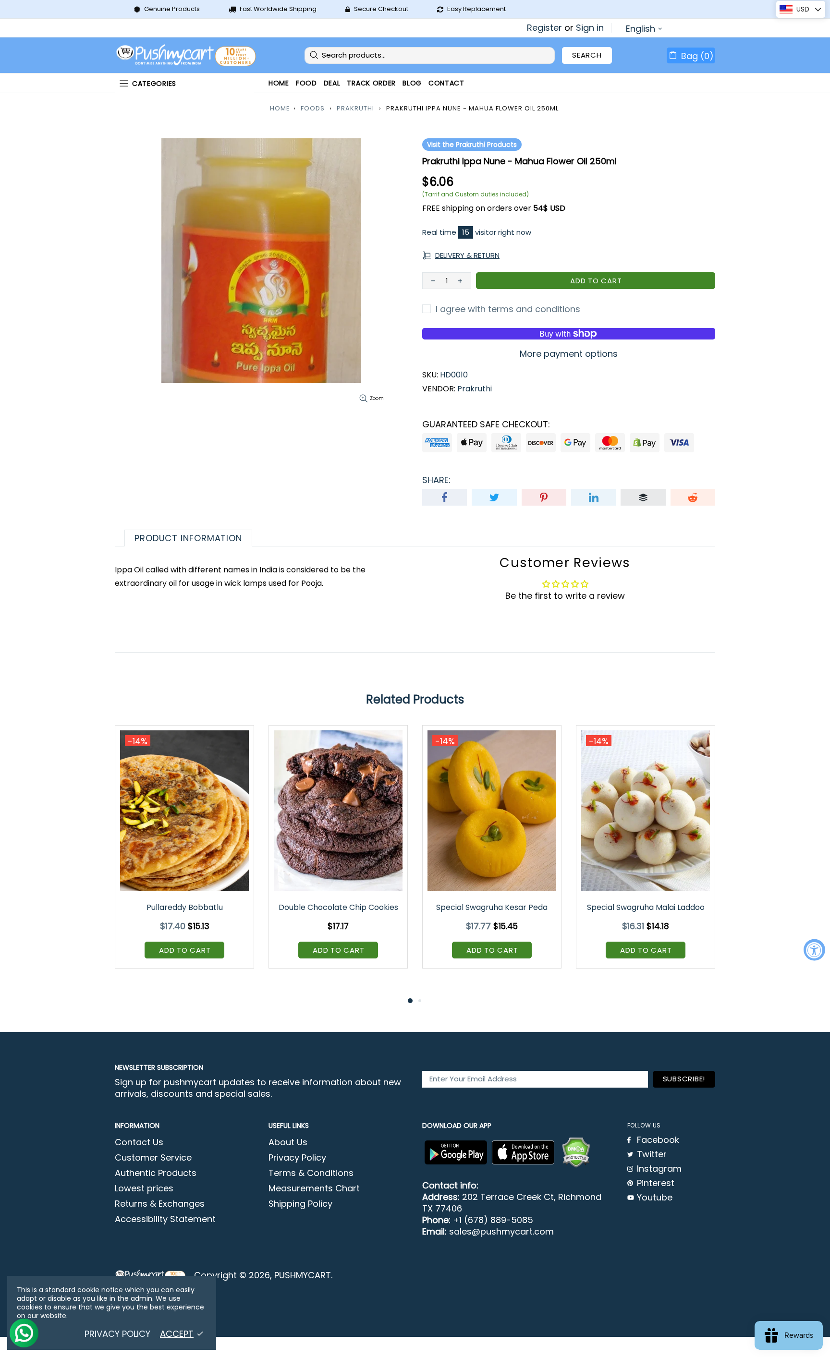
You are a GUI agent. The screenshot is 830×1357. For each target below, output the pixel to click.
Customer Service (153, 1157)
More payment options (569, 354)
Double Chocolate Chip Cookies (338, 907)
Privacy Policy (297, 1157)
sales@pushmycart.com (501, 1231)
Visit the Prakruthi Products (472, 144)
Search (587, 55)
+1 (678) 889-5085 (493, 1220)
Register (544, 28)
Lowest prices (144, 1188)
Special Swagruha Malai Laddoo (646, 907)
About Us (288, 1142)
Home (280, 108)
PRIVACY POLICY (117, 1334)
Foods (313, 108)
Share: (436, 480)
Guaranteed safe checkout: (486, 424)
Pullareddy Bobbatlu (184, 907)
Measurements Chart (314, 1188)
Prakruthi (355, 108)
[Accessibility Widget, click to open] (814, 950)
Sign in (590, 28)
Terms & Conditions (311, 1173)
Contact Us (139, 1142)
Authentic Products (155, 1173)
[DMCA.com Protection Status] (576, 1152)
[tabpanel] (184, 854)
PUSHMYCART (187, 55)
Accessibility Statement (165, 1219)
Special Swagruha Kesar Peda (492, 907)
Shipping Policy (300, 1204)
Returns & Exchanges (160, 1204)
